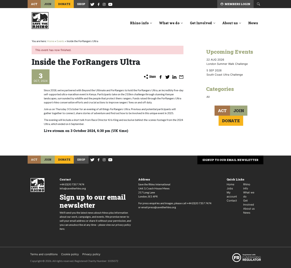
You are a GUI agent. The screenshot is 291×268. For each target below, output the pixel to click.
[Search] (258, 4)
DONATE (64, 4)
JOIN (47, 4)
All (208, 96)
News (253, 23)
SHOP (81, 4)
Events (60, 41)
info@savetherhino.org (73, 188)
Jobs (230, 188)
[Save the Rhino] (40, 20)
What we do (169, 23)
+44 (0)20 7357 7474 (72, 184)
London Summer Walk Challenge (227, 63)
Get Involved (201, 23)
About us (230, 23)
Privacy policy (91, 254)
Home (50, 41)
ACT (34, 4)
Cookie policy (70, 254)
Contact (232, 200)
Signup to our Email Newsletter (230, 160)
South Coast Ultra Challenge (224, 74)
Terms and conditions (44, 254)
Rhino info (139, 23)
